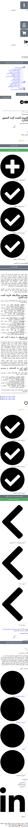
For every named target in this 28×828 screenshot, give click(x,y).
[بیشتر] (14, 393)
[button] (14, 269)
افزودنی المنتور (16, 110)
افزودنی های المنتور (19, 630)
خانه (27, 110)
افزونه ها (23, 110)
